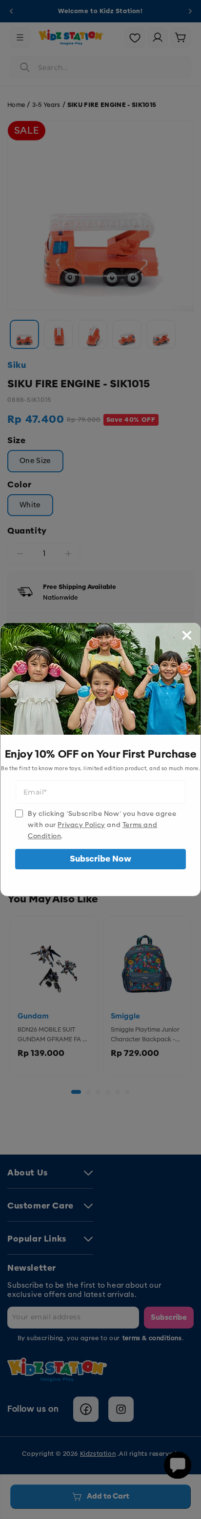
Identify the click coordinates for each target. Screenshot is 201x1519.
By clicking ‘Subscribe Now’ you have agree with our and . (102, 825)
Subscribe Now (100, 859)
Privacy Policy (81, 825)
